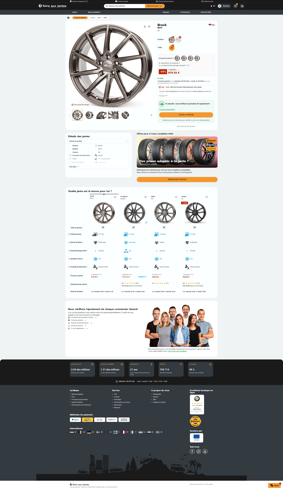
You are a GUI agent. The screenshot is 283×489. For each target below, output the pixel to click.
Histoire (155, 397)
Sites (154, 399)
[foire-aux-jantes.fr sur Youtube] (205, 451)
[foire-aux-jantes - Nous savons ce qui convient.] (52, 6)
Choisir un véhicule (80, 17)
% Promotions (185, 12)
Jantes (74, 12)
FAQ (115, 394)
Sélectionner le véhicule (177, 179)
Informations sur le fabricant (81, 405)
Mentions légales (77, 394)
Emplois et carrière (159, 402)
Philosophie (157, 394)
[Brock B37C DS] (172, 40)
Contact (117, 397)
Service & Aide (206, 12)
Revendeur (117, 399)
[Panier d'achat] (242, 6)
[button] (98, 141)
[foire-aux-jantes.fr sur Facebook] (192, 451)
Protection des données (80, 399)
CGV (73, 397)
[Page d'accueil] (68, 17)
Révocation (118, 405)
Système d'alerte (77, 402)
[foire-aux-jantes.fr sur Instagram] (198, 451)
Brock (99, 17)
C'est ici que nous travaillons (177, 351)
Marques (166, 12)
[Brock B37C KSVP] (178, 40)
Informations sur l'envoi (122, 402)
